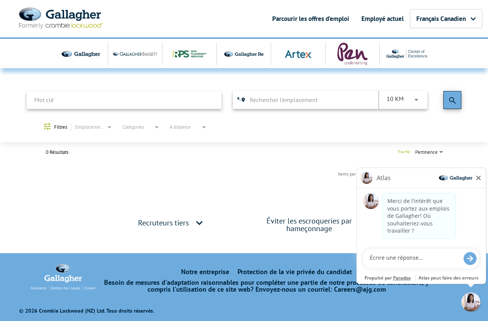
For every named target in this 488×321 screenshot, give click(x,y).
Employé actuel (382, 18)
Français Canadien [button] (441, 18)
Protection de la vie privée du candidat (295, 271)
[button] (199, 222)
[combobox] (124, 100)
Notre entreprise (205, 271)
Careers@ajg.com (360, 289)
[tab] (171, 222)
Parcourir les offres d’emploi (310, 18)
